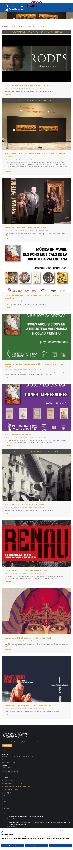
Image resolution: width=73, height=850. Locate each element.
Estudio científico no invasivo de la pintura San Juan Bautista (25, 817)
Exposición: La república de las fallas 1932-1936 (24, 504)
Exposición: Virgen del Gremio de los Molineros (25, 227)
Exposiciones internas (11, 159)
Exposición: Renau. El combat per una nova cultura (26, 570)
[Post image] (4, 818)
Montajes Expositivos (25, 88)
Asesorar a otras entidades (12, 796)
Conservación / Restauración (13, 783)
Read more (8, 94)
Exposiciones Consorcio (11, 88)
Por (34, 88)
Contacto (7, 808)
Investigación (8, 793)
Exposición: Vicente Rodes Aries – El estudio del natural (28, 85)
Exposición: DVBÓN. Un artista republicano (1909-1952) (28, 638)
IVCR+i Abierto (8, 780)
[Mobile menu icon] (70, 7)
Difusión (6, 802)
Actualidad (7, 805)
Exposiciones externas (11, 507)
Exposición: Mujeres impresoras (18, 434)
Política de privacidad (66, 830)
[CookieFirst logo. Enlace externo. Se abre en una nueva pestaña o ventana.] (2, 832)
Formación (7, 799)
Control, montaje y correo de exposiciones (17, 787)
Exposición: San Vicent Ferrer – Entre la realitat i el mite (28, 705)
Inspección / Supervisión (11, 790)
